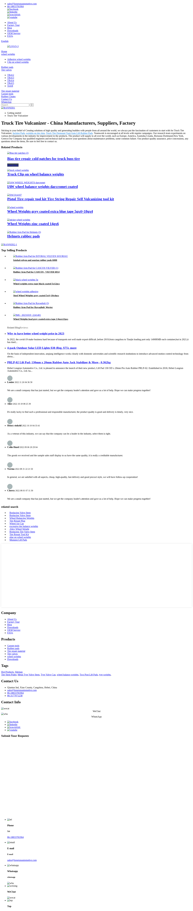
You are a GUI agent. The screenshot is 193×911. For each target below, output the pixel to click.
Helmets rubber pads (23, 236)
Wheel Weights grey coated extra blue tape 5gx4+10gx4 (50, 211)
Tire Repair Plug (17, 521)
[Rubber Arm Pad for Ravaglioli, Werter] (31, 303)
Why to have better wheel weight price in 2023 (35, 333)
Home (4, 51)
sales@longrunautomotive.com (22, 3)
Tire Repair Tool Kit (19, 534)
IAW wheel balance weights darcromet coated (42, 187)
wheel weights (8, 54)
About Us (12, 22)
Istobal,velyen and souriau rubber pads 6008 (35, 260)
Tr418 (10, 86)
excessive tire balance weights (23, 526)
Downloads (12, 30)
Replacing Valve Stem (20, 512)
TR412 (10, 75)
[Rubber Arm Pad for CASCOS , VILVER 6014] (35, 268)
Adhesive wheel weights (19, 59)
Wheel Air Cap (16, 523)
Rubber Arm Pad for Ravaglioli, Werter (33, 307)
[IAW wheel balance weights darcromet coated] (26, 182)
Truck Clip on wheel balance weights (35, 174)
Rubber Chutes (8, 96)
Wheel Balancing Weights (21, 518)
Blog (9, 28)
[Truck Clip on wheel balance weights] (18, 170)
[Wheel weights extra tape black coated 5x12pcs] (25, 279)
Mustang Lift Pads (18, 540)
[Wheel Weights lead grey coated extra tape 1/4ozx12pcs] (27, 315)
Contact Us (6, 99)
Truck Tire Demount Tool (58, 133)
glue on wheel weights (20, 537)
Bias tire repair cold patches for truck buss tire (43, 159)
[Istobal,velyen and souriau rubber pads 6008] (40, 256)
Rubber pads (7, 67)
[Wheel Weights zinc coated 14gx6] (18, 219)
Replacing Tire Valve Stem (22, 531)
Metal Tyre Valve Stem (29, 674)
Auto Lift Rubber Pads (82, 133)
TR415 (10, 83)
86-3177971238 (14, 695)
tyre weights (105, 674)
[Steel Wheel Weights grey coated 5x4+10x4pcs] (25, 291)
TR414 (10, 80)
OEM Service (13, 33)
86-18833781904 (15, 6)
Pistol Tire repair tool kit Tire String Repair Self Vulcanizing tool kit (60, 199)
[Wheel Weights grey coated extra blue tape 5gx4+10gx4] (15, 207)
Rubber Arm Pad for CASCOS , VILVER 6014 (36, 272)
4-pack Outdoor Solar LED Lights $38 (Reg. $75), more (41, 347)
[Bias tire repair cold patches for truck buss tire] (17, 153)
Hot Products (7, 672)
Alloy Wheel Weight (19, 529)
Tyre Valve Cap (48, 674)
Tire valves (6, 70)
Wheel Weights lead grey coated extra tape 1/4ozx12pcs (40, 319)
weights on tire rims (35, 133)
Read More (13, 165)
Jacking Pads (19, 133)
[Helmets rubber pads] (24, 232)
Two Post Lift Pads (89, 674)
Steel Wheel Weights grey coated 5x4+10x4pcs (36, 295)
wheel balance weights (67, 674)
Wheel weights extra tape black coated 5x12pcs (36, 284)
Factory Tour (13, 25)
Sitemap (19, 672)
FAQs (10, 36)
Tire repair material (10, 91)
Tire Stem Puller (8, 674)
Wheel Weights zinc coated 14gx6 (33, 224)
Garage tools (7, 93)
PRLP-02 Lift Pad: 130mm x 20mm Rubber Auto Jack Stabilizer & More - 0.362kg (59, 362)
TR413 (10, 77)
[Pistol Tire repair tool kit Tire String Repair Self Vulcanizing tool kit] (14, 195)
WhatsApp (6, 102)
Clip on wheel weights (18, 62)
